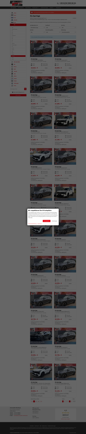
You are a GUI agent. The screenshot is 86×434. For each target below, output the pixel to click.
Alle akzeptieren (47, 221)
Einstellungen (54, 221)
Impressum (39, 223)
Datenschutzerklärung (32, 223)
